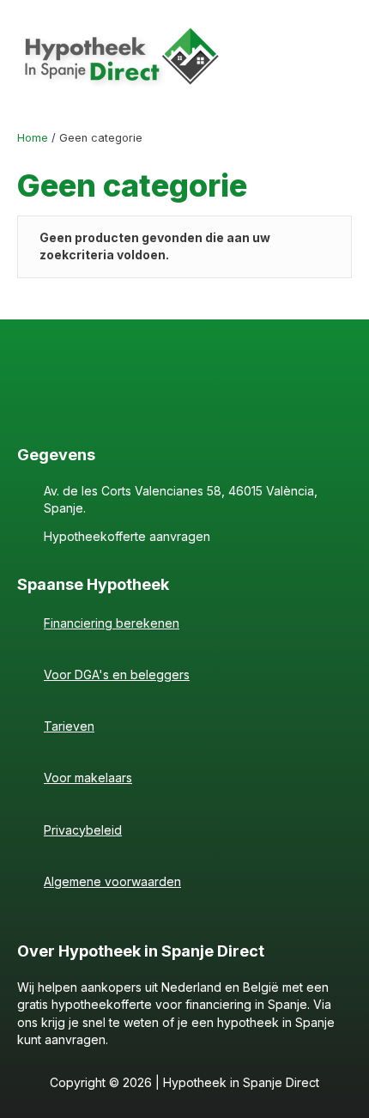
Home (32, 137)
